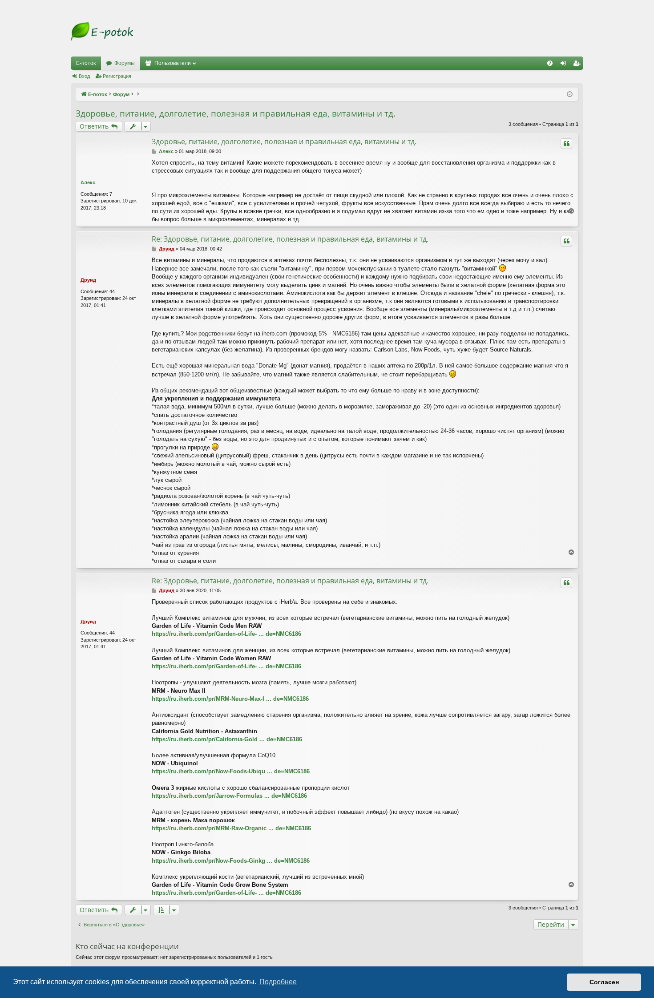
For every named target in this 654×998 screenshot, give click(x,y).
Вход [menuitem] (565, 65)
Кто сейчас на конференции (127, 946)
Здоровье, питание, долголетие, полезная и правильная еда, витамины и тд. (236, 113)
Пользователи (172, 63)
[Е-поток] (102, 31)
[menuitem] (550, 63)
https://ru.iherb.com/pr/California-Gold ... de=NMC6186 (227, 739)
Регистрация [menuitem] (578, 65)
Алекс (88, 182)
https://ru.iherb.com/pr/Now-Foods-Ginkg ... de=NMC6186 (231, 860)
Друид (88, 280)
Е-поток (86, 63)
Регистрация (117, 76)
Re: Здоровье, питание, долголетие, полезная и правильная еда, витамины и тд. (290, 238)
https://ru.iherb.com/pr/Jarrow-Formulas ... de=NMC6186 (229, 795)
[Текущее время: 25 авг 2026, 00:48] (570, 94)
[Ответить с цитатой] (566, 143)
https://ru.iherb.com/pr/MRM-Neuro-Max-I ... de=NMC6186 (230, 698)
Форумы (124, 63)
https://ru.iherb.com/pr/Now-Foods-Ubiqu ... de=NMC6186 (231, 771)
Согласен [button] (604, 982)
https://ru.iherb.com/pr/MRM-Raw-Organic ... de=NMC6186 (231, 828)
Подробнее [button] (278, 982)
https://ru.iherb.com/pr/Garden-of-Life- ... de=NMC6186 (226, 633)
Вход (84, 76)
